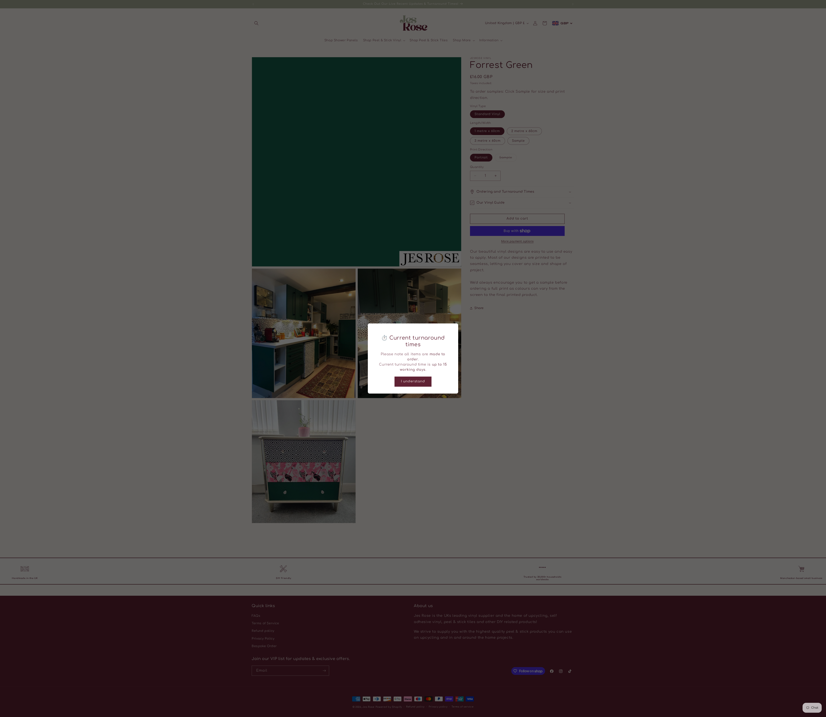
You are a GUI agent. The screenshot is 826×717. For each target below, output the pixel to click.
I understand (413, 381)
